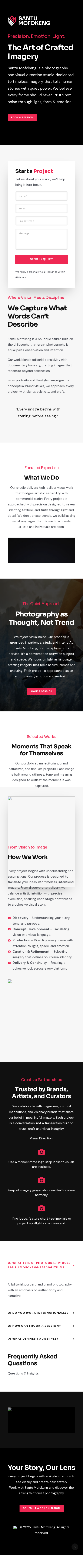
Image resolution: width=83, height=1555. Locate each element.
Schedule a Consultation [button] (41, 1508)
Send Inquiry (41, 259)
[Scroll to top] (75, 1547)
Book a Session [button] (22, 117)
